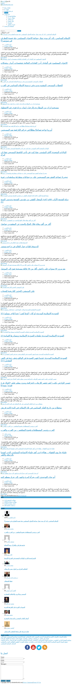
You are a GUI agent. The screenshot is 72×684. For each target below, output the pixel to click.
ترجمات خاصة (9, 505)
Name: (2, 657)
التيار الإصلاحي (30, 637)
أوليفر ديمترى (10, 628)
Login (2, 3)
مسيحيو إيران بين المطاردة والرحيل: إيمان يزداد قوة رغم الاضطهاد (30, 108)
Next (22, 495)
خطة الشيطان (8, 581)
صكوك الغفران (24, 642)
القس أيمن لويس (11, 590)
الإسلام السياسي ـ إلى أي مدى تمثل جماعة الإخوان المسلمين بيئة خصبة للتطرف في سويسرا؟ (31, 521)
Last (25, 495)
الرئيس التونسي (38, 637)
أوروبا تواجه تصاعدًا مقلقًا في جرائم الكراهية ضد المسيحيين (26, 130)
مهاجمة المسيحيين (11, 637)
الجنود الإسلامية (55, 642)
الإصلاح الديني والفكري (35, 642)
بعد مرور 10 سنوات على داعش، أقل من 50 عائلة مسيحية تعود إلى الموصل (33, 269)
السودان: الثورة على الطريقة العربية (14, 607)
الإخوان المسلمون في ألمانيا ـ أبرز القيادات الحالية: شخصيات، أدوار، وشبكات (34, 63)
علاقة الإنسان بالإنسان (60, 637)
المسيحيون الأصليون (38, 640)
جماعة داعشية (49, 640)
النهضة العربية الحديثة (16, 638)
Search (19, 31)
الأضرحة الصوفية (49, 637)
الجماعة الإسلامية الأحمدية (24, 640)
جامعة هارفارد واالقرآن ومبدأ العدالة (14, 545)
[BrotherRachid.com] (7, 4)
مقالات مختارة (8, 46)
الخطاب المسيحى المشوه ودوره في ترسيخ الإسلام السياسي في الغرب (32, 85)
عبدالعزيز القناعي (27, 638)
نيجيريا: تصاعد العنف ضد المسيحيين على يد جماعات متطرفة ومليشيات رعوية (34, 177)
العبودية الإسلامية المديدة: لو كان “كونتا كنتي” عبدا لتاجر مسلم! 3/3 (30, 313)
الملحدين (55, 640)
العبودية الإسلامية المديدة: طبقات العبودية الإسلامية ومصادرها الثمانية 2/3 (32, 336)
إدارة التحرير (7, 44)
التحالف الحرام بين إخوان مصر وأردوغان (15, 569)
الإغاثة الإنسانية (46, 642)
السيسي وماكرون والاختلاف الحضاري (15, 594)
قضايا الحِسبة (21, 637)
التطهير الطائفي (14, 642)
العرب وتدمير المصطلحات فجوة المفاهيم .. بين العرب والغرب (28, 430)
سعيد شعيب (9, 565)
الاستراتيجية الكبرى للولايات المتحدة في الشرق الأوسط (20, 558)
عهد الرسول (13, 640)
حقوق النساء (64, 642)
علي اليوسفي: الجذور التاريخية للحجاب (18, 291)
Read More (4, 57)
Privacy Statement (28, 682)
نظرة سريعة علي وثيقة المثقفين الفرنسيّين (16, 631)
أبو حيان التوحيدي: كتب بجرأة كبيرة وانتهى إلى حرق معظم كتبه (28, 477)
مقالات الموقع (8, 135)
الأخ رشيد (9, 555)
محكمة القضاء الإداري (65, 640)
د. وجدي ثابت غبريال (12, 577)
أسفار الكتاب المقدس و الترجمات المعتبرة (16, 618)
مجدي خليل (7, 434)
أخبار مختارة (7, 229)
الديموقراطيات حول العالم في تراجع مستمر (20, 246)
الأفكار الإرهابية (5, 638)
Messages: (3, 664)
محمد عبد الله (10, 604)
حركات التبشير (5, 640)
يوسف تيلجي (10, 541)
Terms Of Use (37, 682)
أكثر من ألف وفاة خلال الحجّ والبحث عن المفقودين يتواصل (26, 224)
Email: (2, 660)
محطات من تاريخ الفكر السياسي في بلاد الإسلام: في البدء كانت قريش (31, 408)
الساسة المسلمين (6, 643)
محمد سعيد (9, 615)
